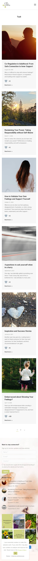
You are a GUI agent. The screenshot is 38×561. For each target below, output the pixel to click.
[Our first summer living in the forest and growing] (30, 536)
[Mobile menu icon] (35, 5)
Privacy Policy (22, 550)
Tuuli (19, 17)
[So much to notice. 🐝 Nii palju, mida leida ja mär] (30, 521)
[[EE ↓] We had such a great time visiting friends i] (19, 521)
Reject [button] (8, 556)
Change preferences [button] (17, 556)
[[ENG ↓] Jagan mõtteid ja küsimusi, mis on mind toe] (19, 536)
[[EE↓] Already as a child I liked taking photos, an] (7, 536)
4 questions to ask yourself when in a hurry (21, 506)
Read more (8, 85)
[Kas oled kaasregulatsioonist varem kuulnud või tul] (7, 521)
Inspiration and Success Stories (18, 331)
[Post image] (4, 482)
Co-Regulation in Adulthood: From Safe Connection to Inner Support (20, 482)
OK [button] (15, 553)
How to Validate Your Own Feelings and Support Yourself (20, 499)
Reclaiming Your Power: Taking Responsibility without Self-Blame (22, 490)
